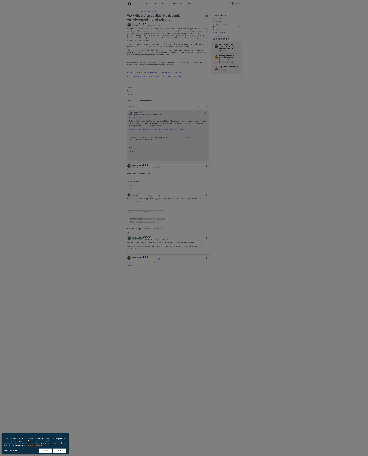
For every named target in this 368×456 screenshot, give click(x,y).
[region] (35, 443)
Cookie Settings (56, 444)
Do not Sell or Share (10, 450)
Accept (59, 450)
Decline (45, 450)
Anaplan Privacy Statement (34, 445)
